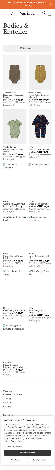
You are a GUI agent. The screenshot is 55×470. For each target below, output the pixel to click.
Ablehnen (15, 460)
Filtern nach (26, 48)
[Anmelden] (43, 13)
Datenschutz (21, 446)
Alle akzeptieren (27, 453)
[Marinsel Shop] (27, 13)
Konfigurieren (39, 460)
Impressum (9, 446)
